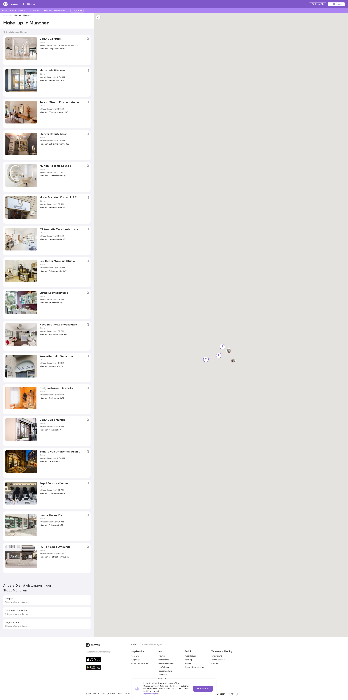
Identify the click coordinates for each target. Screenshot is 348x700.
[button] (228, 351)
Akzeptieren (202, 688)
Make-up (188, 660)
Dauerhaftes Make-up (194, 667)
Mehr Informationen (152, 694)
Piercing (214, 663)
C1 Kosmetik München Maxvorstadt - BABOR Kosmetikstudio (79, 229)
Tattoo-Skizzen (218, 660)
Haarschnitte (163, 660)
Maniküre (135, 656)
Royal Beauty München (54, 483)
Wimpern (188, 663)
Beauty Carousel (51, 39)
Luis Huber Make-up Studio (57, 261)
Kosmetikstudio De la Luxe (57, 356)
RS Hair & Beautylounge (55, 547)
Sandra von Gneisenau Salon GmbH (63, 451)
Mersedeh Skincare (52, 70)
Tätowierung (216, 656)
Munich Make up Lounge (55, 166)
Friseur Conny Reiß (51, 515)
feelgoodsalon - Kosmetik (56, 388)
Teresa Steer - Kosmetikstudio (59, 102)
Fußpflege (135, 660)
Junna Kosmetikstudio (54, 293)
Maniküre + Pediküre (139, 663)
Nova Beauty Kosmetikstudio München (64, 324)
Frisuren (161, 656)
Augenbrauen (190, 656)
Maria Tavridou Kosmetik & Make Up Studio (68, 197)
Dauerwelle (162, 675)
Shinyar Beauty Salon (54, 134)
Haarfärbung (163, 667)
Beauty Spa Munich (52, 420)
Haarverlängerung (165, 663)
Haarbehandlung (165, 671)
